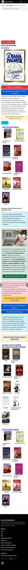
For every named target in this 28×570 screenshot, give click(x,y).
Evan (5, 204)
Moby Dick (6, 424)
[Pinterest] (14, 559)
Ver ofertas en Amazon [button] (14, 312)
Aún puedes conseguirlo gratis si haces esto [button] (14, 299)
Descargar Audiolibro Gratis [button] (14, 276)
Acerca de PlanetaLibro (8, 520)
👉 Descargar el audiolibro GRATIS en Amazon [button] (14, 92)
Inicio (2, 5)
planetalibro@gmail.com (10, 555)
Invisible (6, 408)
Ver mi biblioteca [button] (8, 42)
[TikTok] (11, 559)
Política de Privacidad (6, 542)
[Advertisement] (14, 25)
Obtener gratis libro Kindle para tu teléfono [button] (14, 307)
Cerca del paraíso (7, 173)
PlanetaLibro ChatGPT (6, 538)
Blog (2, 535)
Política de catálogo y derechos (8, 545)
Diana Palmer (9, 5)
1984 (5, 360)
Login (21, 1)
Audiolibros (4, 540)
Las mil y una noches (14, 361)
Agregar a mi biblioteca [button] (15, 87)
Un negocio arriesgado (15, 157)
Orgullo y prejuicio (7, 377)
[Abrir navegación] (25, 1)
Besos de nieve (6, 157)
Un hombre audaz (17, 189)
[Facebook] (5, 559)
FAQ (2, 533)
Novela (4, 123)
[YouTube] (2, 559)
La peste (17, 393)
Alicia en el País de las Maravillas (16, 408)
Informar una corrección (7, 549)
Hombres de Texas (20, 141)
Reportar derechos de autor (8, 547)
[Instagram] (8, 559)
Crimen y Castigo (7, 393)
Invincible (6, 189)
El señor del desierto (17, 174)
